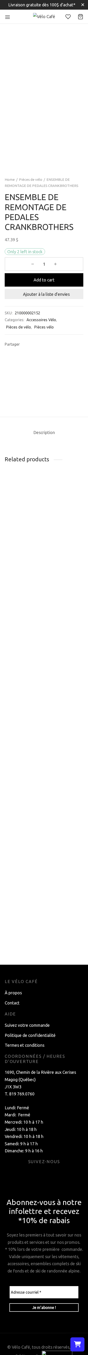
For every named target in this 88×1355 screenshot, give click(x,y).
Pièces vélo (44, 327)
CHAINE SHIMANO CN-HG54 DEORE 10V (59, 942)
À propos (13, 992)
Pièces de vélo (30, 180)
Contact (12, 1002)
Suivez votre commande (27, 1025)
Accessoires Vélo (41, 320)
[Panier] (80, 17)
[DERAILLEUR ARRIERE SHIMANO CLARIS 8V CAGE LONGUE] (64, 508)
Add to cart (44, 279)
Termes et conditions (24, 1045)
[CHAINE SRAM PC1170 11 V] (23, 751)
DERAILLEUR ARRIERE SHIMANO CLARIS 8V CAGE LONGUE (60, 547)
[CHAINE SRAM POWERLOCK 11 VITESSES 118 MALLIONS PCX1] (23, 504)
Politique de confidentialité (30, 1035)
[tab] (44, 432)
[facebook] (38, 1173)
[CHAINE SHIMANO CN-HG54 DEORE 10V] (64, 751)
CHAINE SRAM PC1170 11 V (19, 937)
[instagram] (49, 1173)
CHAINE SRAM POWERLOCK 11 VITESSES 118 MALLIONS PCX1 (20, 539)
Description (44, 432)
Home (10, 180)
